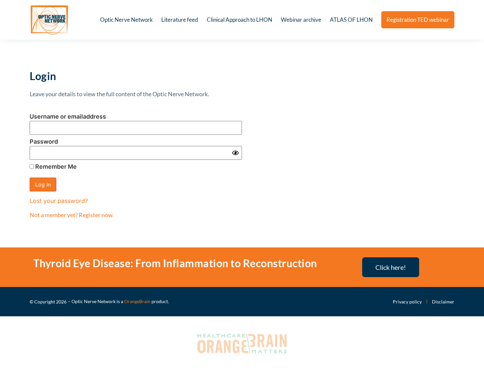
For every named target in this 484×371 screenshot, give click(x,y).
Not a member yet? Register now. (72, 214)
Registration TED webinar (418, 19)
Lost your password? (59, 200)
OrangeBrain (137, 301)
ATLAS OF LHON (351, 19)
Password (44, 141)
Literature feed (179, 19)
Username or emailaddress (68, 116)
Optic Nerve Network (126, 19)
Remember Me (55, 166)
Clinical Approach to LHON (239, 19)
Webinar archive (301, 19)
